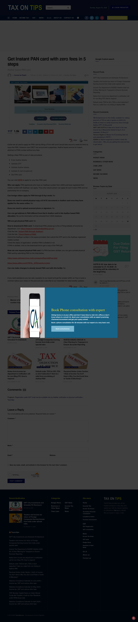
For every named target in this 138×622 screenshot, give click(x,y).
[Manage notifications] (133, 618)
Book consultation (63, 329)
